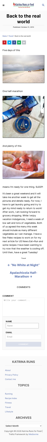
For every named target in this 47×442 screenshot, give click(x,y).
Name (9, 321)
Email (9, 332)
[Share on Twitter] (9, 42)
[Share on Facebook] (14, 42)
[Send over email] (19, 42)
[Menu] (4, 5)
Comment (8, 296)
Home (5, 36)
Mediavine (33, 434)
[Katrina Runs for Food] (23, 5)
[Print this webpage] (24, 42)
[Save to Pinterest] (5, 42)
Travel (11, 36)
